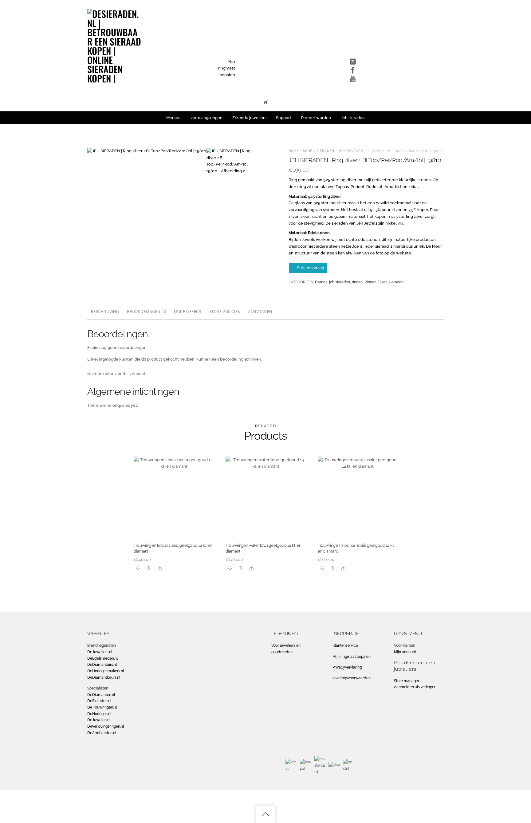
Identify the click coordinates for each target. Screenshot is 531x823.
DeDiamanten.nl (101, 695)
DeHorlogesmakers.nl (105, 671)
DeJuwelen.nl (98, 720)
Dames (321, 282)
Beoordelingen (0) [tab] (146, 312)
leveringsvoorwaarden (351, 678)
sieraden (325, 151)
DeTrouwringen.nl (102, 707)
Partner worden (316, 117)
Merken (173, 117)
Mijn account (405, 652)
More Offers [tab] (187, 312)
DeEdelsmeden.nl (102, 658)
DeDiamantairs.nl (102, 664)
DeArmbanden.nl (101, 733)
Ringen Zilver (375, 282)
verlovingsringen (206, 117)
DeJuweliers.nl (99, 652)
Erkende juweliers (249, 117)
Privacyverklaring (347, 667)
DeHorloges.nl (99, 714)
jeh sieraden (339, 282)
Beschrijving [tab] (105, 312)
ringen (357, 282)
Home (294, 151)
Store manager (406, 681)
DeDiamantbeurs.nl (103, 677)
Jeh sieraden (353, 117)
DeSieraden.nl (99, 701)
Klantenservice (345, 645)
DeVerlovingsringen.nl (105, 726)
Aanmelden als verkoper (414, 687)
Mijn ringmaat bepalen (226, 68)
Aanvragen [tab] (260, 312)
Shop (307, 151)
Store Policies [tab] (224, 312)
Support (283, 117)
